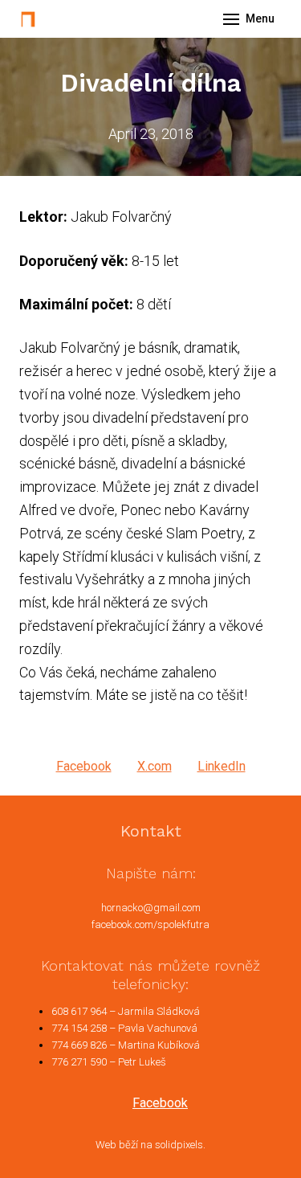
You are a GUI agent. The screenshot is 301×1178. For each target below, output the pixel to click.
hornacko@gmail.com (151, 908)
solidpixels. (180, 1145)
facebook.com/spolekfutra (150, 924)
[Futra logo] (28, 19)
